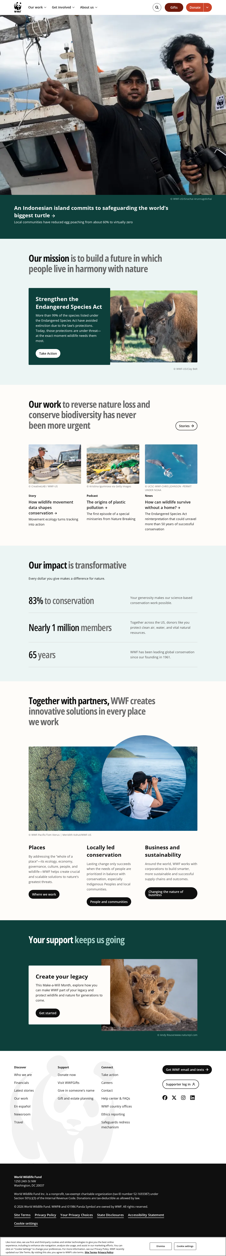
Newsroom (22, 1114)
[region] (113, 1246)
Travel (18, 1122)
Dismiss (160, 1246)
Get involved (61, 7)
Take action (109, 1075)
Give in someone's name (76, 1090)
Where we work (44, 894)
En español (22, 1106)
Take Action (48, 353)
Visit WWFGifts (68, 1083)
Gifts (174, 7)
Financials (21, 1083)
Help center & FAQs (115, 1098)
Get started (47, 1013)
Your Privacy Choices (76, 1215)
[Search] (157, 7)
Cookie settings (26, 1223)
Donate (195, 7)
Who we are (23, 1075)
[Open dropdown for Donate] (208, 7)
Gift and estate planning (75, 1098)
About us (87, 7)
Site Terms (22, 1215)
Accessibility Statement (146, 1215)
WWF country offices (116, 1106)
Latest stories (24, 1090)
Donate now (67, 1075)
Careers (107, 1083)
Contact (107, 1090)
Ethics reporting (113, 1114)
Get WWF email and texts (185, 1069)
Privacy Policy (45, 1215)
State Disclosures (110, 1215)
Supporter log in (178, 1084)
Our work (35, 7)
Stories (184, 426)
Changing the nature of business (165, 893)
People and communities (109, 902)
